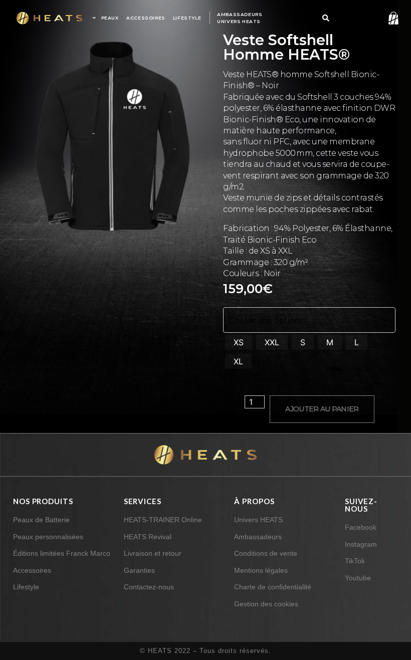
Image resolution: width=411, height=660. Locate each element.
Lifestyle (26, 587)
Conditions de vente (265, 553)
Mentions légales (261, 570)
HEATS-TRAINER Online (163, 520)
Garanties (139, 570)
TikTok (355, 561)
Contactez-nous (149, 587)
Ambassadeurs (258, 537)
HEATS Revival (147, 537)
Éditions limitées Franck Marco (61, 553)
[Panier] (389, 17)
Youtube (358, 578)
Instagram (361, 544)
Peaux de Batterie (41, 520)
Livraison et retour (152, 553)
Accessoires (32, 570)
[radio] (238, 342)
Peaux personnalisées (48, 537)
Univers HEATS (258, 520)
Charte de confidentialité (272, 587)
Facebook (360, 527)
